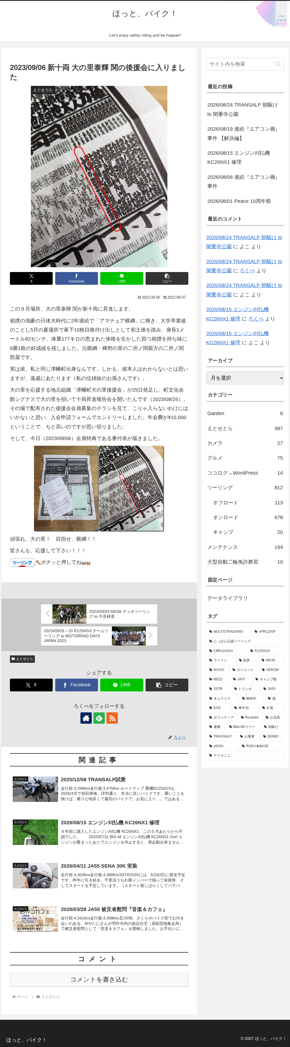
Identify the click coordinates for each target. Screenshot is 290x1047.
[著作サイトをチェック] (86, 718)
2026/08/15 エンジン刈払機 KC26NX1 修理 (238, 157)
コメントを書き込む (99, 979)
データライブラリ (227, 598)
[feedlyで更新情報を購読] (99, 718)
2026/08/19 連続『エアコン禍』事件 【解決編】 (243, 133)
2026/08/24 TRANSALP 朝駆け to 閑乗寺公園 (242, 109)
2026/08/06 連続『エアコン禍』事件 (243, 181)
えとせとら (24, 659)
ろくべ (247, 270)
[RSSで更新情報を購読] (112, 718)
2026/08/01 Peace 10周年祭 (239, 201)
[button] (167, 278)
